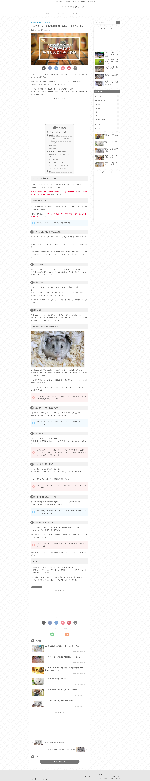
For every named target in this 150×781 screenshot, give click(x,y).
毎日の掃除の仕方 (54, 135)
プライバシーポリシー (97, 774)
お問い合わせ (116, 776)
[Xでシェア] (44, 68)
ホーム (84, 776)
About (89, 776)
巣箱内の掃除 (53, 145)
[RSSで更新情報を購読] (67, 634)
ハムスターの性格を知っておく (57, 132)
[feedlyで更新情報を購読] (52, 634)
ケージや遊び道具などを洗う (57, 162)
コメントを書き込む (60, 762)
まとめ (50, 171)
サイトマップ (108, 776)
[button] (75, 68)
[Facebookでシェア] (50, 68)
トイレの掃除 (53, 143)
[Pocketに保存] (63, 68)
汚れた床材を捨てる (55, 159)
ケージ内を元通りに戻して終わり (59, 168)
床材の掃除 (53, 148)
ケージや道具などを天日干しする (59, 165)
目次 (58, 128)
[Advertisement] (59, 111)
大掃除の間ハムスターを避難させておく (59, 155)
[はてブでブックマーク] (56, 68)
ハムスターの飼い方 (37, 586)
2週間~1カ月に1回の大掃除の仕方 (58, 151)
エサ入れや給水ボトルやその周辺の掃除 (59, 139)
